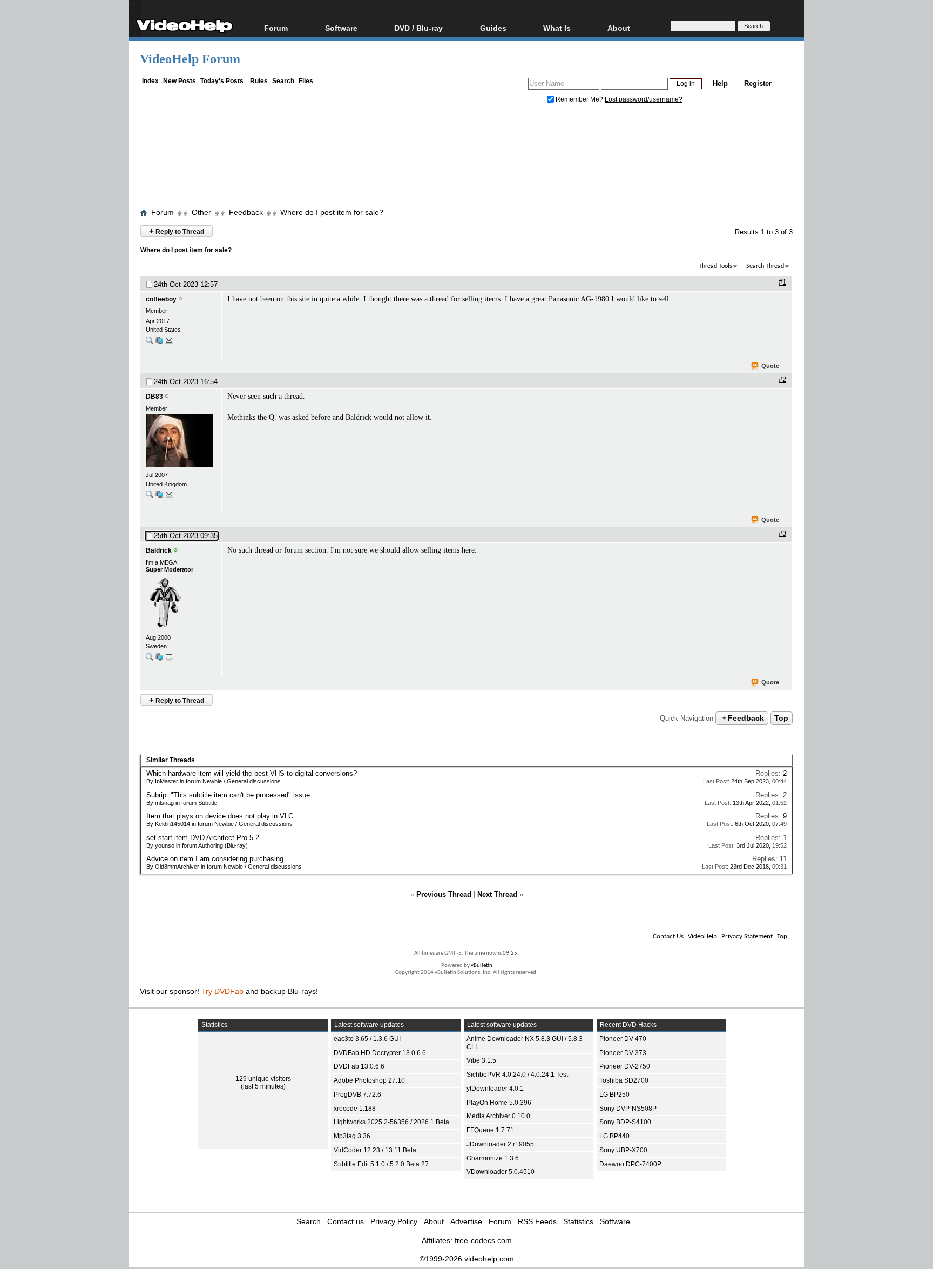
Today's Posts (222, 81)
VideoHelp (702, 936)
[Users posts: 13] (149, 343)
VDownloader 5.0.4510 (500, 1172)
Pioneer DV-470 (622, 1039)
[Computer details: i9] (159, 659)
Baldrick (159, 550)
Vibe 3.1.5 (481, 1060)
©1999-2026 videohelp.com (467, 1258)
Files (306, 81)
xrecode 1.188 (355, 1108)
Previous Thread (443, 894)
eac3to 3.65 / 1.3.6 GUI (367, 1039)
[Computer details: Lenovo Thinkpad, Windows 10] (159, 343)
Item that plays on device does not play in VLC (219, 816)
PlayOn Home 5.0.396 (498, 1102)
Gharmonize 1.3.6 (492, 1158)
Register (758, 83)
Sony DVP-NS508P (628, 1108)
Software (341, 28)
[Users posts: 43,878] (149, 659)
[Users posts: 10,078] (149, 497)
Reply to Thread (176, 231)
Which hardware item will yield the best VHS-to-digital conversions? (251, 773)
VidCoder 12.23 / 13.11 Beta (375, 1150)
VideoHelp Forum (190, 59)
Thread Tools (715, 266)
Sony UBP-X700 (623, 1150)
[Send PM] (169, 343)
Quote (770, 365)
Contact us (345, 1221)
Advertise (466, 1221)
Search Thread (765, 266)
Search (283, 81)
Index (150, 81)
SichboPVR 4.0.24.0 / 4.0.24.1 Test (517, 1074)
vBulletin (481, 966)
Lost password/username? (643, 99)
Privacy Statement (747, 936)
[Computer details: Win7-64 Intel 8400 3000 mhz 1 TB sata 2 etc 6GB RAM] (159, 497)
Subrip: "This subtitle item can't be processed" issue (228, 795)
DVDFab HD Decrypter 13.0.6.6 (380, 1053)
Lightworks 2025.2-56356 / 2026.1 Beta (391, 1122)
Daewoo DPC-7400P (630, 1164)
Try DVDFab (222, 991)
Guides (493, 28)
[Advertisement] (466, 158)
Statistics (578, 1221)
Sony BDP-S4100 (625, 1122)
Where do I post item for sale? (331, 212)
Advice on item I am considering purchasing (214, 859)
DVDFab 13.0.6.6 (359, 1066)
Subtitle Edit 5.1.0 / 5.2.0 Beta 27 (381, 1164)
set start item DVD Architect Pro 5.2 (202, 838)
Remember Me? (579, 99)
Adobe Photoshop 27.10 (369, 1080)
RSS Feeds (537, 1221)
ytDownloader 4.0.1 (495, 1088)
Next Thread (497, 894)
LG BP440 (614, 1136)
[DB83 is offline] (181, 441)
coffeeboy (161, 299)
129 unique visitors (263, 1079)
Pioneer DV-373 (622, 1053)
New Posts (179, 81)
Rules (259, 81)
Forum (276, 28)
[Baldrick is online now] (181, 603)
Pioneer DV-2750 (624, 1066)
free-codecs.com (483, 1240)
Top (781, 718)
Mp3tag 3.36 (352, 1136)
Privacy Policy (393, 1221)
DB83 (154, 396)
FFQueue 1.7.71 (490, 1130)
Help (720, 83)
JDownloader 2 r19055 (500, 1144)
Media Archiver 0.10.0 (498, 1116)
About (434, 1221)
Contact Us (668, 936)
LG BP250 (614, 1094)
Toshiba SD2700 (623, 1080)
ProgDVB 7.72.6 (357, 1094)
